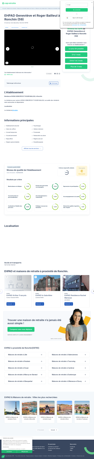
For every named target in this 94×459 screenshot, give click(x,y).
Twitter (71, 448)
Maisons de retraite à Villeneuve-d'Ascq (67, 381)
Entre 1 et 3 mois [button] (76, 61)
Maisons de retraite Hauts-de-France (25, 8)
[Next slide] (57, 49)
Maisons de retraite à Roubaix (19, 361)
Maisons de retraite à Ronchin (55, 8)
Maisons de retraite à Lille (17, 355)
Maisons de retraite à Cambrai (63, 368)
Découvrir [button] (9, 304)
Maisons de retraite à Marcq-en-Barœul (22, 375)
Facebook (72, 446)
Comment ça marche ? (53, 446)
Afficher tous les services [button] (31, 148)
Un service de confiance (54, 448)
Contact (50, 450)
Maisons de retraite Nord (41, 8)
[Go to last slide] (7, 49)
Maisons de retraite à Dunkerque (64, 375)
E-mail (68, 5)
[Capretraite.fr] (9, 3)
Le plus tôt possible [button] (76, 49)
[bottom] (6, 277)
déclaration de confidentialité (79, 25)
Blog (71, 450)
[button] (55, 73)
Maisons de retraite (11, 8)
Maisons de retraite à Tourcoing (63, 361)
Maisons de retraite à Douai (18, 368)
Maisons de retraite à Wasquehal (20, 381)
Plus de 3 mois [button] (76, 67)
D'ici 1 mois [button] (76, 55)
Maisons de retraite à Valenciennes (65, 355)
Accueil (4, 8)
